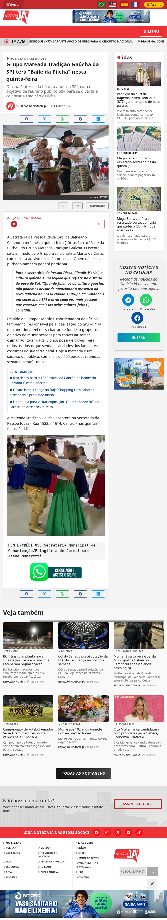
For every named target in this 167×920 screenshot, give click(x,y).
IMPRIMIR (97, 206)
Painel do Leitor (88, 858)
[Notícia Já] (28, 17)
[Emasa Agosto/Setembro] (125, 16)
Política (10, 847)
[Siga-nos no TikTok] (139, 832)
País (8, 861)
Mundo (45, 847)
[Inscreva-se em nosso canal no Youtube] (128, 832)
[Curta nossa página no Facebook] (96, 832)
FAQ (80, 872)
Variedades (12, 853)
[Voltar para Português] (101, 4)
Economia (12, 866)
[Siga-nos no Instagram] (107, 832)
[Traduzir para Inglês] (112, 4)
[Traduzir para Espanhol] (124, 4)
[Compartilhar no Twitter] (44, 119)
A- (63, 206)
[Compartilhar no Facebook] (26, 119)
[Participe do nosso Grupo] (55, 572)
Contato (83, 877)
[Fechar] (152, 884)
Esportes (11, 877)
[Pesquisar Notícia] (152, 871)
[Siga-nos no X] (118, 832)
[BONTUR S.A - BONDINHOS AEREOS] (139, 373)
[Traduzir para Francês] (135, 4)
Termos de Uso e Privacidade (87, 865)
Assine (156, 4)
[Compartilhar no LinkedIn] (98, 119)
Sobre (82, 853)
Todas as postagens (83, 773)
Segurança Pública (52, 861)
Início (82, 847)
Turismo (45, 866)
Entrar (15, 4)
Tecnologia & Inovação (47, 854)
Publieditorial (49, 872)
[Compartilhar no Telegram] (80, 119)
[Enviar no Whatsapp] (62, 119)
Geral (9, 872)
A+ (77, 206)
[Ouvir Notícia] (14, 224)
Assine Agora (136, 804)
